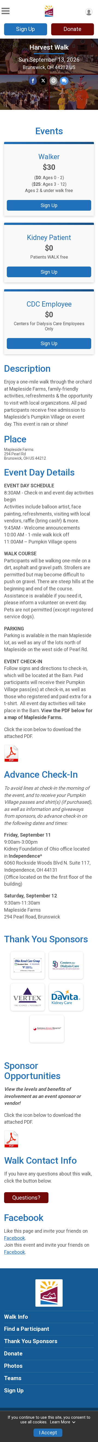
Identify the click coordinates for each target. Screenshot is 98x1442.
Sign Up (25, 29)
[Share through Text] (64, 81)
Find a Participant (26, 1329)
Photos (13, 1366)
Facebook (14, 1238)
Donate (72, 29)
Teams (13, 1378)
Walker (49, 157)
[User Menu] (89, 12)
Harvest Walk (49, 47)
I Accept (48, 1432)
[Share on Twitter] (43, 81)
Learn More (60, 1422)
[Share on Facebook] (33, 81)
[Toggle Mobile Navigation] (5, 11)
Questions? (26, 1197)
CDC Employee (49, 304)
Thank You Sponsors (30, 1341)
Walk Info (16, 1317)
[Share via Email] (53, 81)
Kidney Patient (49, 237)
